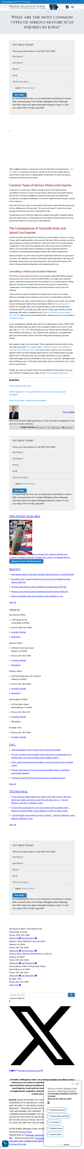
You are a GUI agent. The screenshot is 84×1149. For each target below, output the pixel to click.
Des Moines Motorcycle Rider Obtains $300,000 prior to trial (42, 574)
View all (12, 602)
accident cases (16, 318)
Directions (15, 637)
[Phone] (67, 7)
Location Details (18, 632)
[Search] (71, 995)
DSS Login (22, 1144)
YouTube (68, 427)
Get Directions (28, 938)
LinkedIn (56, 427)
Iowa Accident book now (56, 373)
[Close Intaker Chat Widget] (77, 1084)
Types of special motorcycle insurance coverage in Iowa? (38, 778)
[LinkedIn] (10, 1070)
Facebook (41, 427)
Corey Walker (68, 412)
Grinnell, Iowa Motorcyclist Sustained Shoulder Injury (38, 587)
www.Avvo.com (62, 304)
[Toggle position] (73, 1084)
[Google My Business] (28, 1070)
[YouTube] (12, 1070)
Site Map (13, 1144)
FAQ (12, 745)
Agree (25, 88)
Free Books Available (24, 516)
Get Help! (19, 94)
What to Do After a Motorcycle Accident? (28, 400)
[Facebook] (9, 1001)
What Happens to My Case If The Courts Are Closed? (36, 750)
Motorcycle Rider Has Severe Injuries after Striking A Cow (37, 596)
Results (14, 569)
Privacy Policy (28, 88)
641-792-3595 (23, 329)
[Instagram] (15, 1070)
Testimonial (18, 791)
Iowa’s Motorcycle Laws (20, 386)
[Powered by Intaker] (67, 1144)
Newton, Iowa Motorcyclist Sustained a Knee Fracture (39, 591)
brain (18, 172)
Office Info (14, 938)
